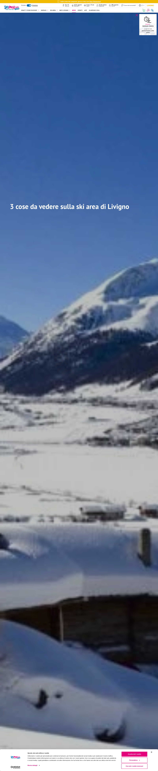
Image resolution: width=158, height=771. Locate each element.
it (142, 5)
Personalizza (133, 760)
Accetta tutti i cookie (134, 754)
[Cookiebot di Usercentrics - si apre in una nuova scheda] (15, 767)
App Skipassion (95, 1)
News (74, 10)
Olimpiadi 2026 (94, 10)
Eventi (80, 10)
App (85, 10)
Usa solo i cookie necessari (134, 766)
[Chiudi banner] (151, 752)
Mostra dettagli (32, 765)
